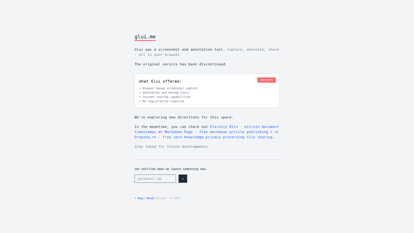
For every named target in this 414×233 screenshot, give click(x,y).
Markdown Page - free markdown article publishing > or (222, 132)
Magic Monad (146, 198)
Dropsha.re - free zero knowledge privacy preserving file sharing (204, 137)
